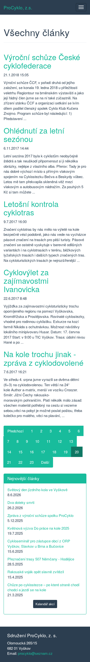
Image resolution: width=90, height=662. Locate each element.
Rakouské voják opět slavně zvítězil (35, 571)
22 (20, 462)
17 (43, 451)
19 (65, 451)
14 (9, 451)
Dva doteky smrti (20, 502)
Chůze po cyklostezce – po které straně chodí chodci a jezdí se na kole (43, 587)
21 (9, 462)
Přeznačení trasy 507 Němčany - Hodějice (40, 558)
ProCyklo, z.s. (18, 7)
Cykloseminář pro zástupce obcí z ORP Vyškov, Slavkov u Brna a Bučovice (38, 543)
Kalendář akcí (45, 604)
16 (32, 451)
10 (37, 441)
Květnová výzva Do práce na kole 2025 (38, 528)
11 (48, 441)
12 (60, 441)
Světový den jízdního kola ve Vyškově (37, 489)
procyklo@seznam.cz (35, 653)
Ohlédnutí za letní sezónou (34, 134)
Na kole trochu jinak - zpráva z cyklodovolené (44, 358)
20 (77, 451)
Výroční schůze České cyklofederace (42, 61)
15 (20, 451)
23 (32, 462)
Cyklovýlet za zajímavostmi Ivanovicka (26, 280)
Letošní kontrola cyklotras (31, 208)
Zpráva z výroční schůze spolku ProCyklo (40, 515)
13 (71, 441)
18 (54, 451)
